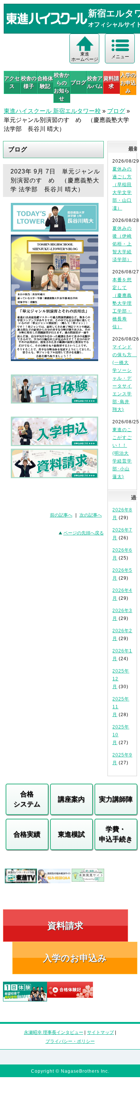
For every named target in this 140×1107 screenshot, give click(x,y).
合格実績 (26, 834)
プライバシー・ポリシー (70, 1041)
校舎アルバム (95, 82)
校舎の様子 (28, 82)
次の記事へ (91, 515)
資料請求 (111, 82)
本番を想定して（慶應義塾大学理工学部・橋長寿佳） (122, 303)
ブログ (78, 82)
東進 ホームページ (84, 56)
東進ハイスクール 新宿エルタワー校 (52, 111)
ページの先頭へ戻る (83, 533)
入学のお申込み (75, 958)
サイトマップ (100, 1032)
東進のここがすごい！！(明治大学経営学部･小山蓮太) (122, 453)
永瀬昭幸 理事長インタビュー (53, 1032)
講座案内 (71, 799)
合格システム (26, 799)
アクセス (12, 82)
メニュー (120, 56)
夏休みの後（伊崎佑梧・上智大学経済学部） (122, 244)
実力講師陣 (116, 799)
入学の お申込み (128, 83)
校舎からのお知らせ (61, 86)
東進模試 (71, 834)
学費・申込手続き (116, 834)
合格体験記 (45, 82)
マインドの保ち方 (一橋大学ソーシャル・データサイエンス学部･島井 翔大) (124, 378)
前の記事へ (61, 515)
